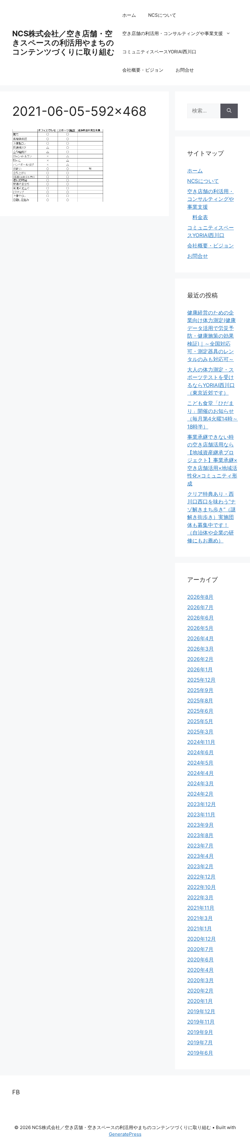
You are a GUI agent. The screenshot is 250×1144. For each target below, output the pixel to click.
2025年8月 (200, 701)
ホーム (129, 15)
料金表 (200, 217)
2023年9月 (200, 825)
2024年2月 (200, 794)
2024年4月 (200, 773)
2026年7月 (200, 607)
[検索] (229, 111)
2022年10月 (201, 887)
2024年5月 (200, 763)
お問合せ (185, 70)
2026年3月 (200, 649)
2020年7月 (200, 949)
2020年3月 (200, 980)
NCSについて (162, 15)
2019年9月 (200, 1032)
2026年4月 (200, 638)
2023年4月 (200, 856)
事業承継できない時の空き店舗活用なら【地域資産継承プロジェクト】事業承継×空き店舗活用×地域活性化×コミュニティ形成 (212, 460)
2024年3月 (200, 783)
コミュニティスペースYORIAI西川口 (159, 52)
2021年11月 (200, 908)
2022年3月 (200, 897)
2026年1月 (200, 669)
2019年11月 (201, 1022)
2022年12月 (201, 877)
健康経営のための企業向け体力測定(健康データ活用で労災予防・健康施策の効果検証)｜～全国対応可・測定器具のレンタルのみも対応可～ (211, 336)
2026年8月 (200, 597)
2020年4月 (200, 970)
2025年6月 (200, 711)
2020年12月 (201, 939)
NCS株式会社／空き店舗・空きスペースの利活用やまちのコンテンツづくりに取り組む (63, 42)
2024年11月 (201, 742)
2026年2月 (200, 659)
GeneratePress (125, 1134)
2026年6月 (200, 618)
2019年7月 (200, 1042)
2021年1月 (199, 929)
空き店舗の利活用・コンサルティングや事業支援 (172, 33)
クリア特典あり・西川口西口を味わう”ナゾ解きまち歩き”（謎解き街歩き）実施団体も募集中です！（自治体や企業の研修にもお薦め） (211, 517)
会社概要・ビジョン (142, 70)
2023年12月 (201, 804)
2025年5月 (200, 721)
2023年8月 (200, 835)
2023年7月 (200, 846)
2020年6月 (200, 960)
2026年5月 (200, 628)
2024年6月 (200, 752)
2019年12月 (201, 1011)
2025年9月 (200, 690)
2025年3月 (200, 732)
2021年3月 (200, 918)
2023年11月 (201, 815)
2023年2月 (200, 866)
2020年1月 (200, 1001)
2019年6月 (200, 1053)
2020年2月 (200, 991)
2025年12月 (201, 680)
